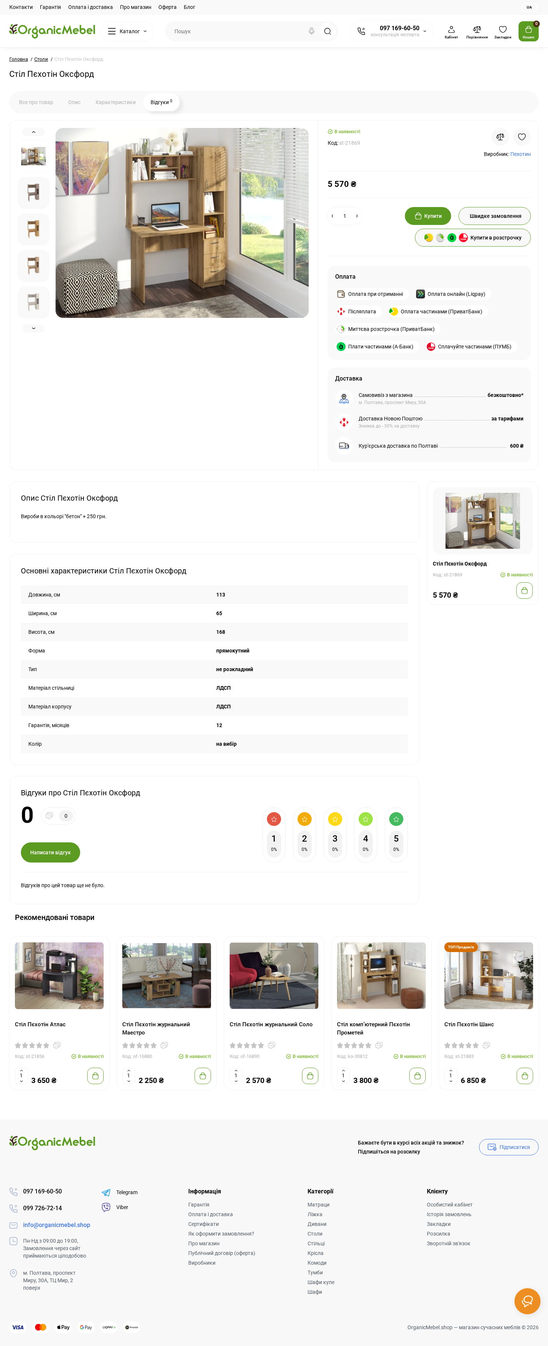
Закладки (439, 1224)
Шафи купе (321, 1282)
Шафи (315, 1292)
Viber (122, 1207)
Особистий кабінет (450, 1205)
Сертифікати (203, 1224)
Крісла (316, 1253)
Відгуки (161, 101)
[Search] (311, 31)
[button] (514, 917)
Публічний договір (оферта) (221, 1253)
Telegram (127, 1192)
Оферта (167, 7)
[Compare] (500, 137)
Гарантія (50, 7)
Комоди (317, 1263)
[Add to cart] (95, 1076)
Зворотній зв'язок (448, 1243)
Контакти (21, 7)
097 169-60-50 (399, 28)
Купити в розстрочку (496, 238)
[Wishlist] (522, 137)
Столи (315, 1234)
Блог (189, 7)
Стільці (316, 1243)
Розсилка (438, 1234)
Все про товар (36, 102)
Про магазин (135, 7)
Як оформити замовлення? (221, 1234)
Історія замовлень (449, 1214)
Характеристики (115, 102)
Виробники (201, 1263)
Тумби (315, 1272)
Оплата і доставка (90, 7)
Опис (74, 102)
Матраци (319, 1205)
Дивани (317, 1224)
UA (529, 7)
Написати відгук (50, 852)
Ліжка (315, 1214)
